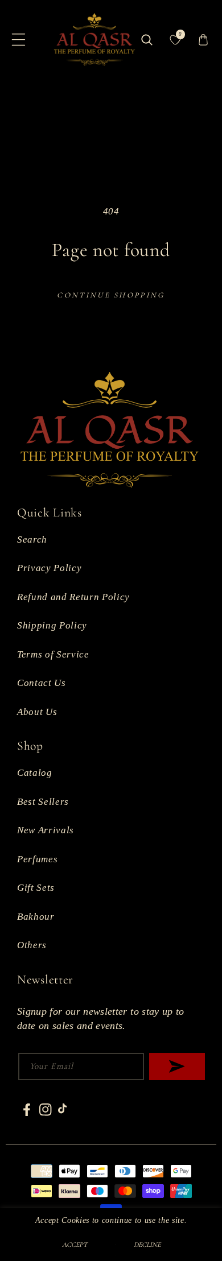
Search (32, 539)
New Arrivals (45, 830)
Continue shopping (111, 295)
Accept (75, 1244)
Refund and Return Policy (73, 597)
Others (32, 945)
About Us (37, 711)
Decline (147, 1244)
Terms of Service (53, 654)
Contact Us (41, 682)
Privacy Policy (49, 568)
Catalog (34, 772)
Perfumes (37, 859)
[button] (19, 39)
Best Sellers (43, 801)
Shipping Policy (52, 625)
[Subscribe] (177, 1066)
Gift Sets (36, 887)
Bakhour (36, 916)
